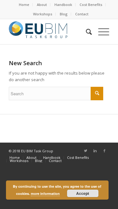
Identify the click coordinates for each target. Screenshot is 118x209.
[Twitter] (85, 150)
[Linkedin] (95, 150)
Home (24, 4)
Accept (82, 193)
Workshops (42, 14)
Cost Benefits (91, 4)
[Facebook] (104, 150)
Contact (81, 14)
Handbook (63, 4)
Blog (64, 14)
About (42, 4)
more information (45, 193)
